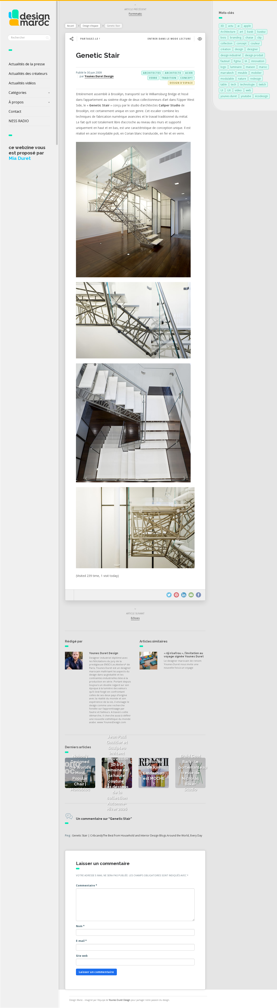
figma (237, 61)
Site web (82, 956)
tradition (168, 77)
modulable (227, 78)
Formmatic (135, 14)
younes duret (229, 96)
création (226, 49)
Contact (15, 111)
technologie (247, 84)
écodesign (261, 96)
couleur (255, 43)
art (241, 32)
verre (153, 77)
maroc (263, 67)
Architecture (228, 32)
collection (226, 43)
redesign (255, 78)
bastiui (261, 32)
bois (223, 37)
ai (238, 26)
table (224, 84)
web (248, 90)
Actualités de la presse (27, 64)
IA (246, 61)
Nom (80, 926)
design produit (254, 55)
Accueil (70, 25)
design (239, 49)
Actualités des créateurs (28, 73)
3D (222, 26)
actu (230, 26)
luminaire (236, 67)
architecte (173, 72)
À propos (16, 102)
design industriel (231, 55)
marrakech (227, 73)
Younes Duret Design (99, 76)
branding (235, 37)
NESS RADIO (19, 121)
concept (186, 77)
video (238, 90)
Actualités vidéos (22, 83)
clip (259, 37)
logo (223, 67)
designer (252, 49)
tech (233, 84)
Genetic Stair (98, 55)
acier (189, 72)
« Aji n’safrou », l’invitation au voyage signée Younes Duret (184, 655)
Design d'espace (90, 25)
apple (247, 26)
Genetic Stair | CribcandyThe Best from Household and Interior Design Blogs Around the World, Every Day (137, 835)
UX (229, 90)
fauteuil (225, 61)
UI (222, 90)
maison (250, 67)
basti (250, 32)
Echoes (135, 618)
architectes (152, 72)
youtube (246, 96)
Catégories (17, 92)
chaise (249, 37)
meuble (242, 73)
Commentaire (86, 885)
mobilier (256, 73)
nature (242, 78)
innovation (257, 61)
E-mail (81, 941)
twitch (262, 84)
